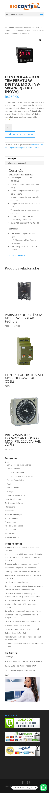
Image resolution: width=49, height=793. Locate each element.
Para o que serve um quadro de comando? (23, 629)
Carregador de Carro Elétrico (19, 465)
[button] (40, 40)
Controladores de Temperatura (20, 476)
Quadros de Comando (16, 495)
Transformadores (12, 537)
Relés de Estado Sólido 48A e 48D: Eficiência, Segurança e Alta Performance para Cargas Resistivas (23, 557)
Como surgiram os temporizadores (19, 590)
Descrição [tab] (12, 158)
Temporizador (11, 533)
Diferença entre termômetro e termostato (22, 571)
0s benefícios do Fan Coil (15, 633)
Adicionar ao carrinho (20, 134)
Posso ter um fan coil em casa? (18, 625)
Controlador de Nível (15, 472)
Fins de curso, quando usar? (17, 582)
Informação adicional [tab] (17, 163)
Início (7, 27)
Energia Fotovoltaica (15, 480)
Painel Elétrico (13, 488)
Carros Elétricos (13, 468)
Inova (37, 147)
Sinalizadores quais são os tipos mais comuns (24, 586)
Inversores (9, 510)
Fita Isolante (10, 507)
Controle (13, 27)
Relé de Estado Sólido (14, 526)
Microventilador (11, 518)
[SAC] (22, 701)
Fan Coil (10, 484)
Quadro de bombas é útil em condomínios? (23, 621)
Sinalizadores (10, 529)
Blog (7, 462)
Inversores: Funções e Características (20, 567)
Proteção (10, 491)
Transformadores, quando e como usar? (22, 564)
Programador (10, 522)
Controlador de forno (14, 503)
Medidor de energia (13, 514)
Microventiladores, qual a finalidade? (20, 600)
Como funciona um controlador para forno (23, 611)
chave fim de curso (13, 499)
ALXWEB (32, 789)
